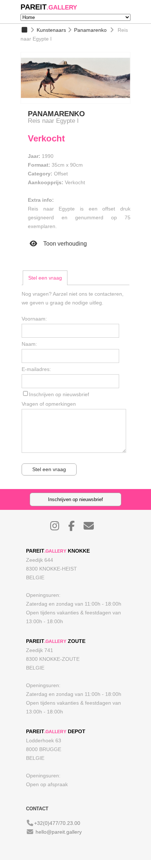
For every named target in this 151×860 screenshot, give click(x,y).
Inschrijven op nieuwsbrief (59, 394)
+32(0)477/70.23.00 (57, 823)
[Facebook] (75, 528)
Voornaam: (34, 319)
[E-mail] (92, 528)
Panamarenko (90, 30)
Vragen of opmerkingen (49, 404)
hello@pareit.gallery (59, 832)
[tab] (45, 277)
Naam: (29, 344)
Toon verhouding (64, 243)
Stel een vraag (45, 278)
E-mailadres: (36, 369)
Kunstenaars (51, 30)
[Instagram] (58, 528)
